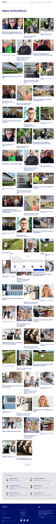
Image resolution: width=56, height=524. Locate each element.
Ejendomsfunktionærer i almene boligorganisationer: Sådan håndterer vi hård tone (23, 59)
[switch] (24, 266)
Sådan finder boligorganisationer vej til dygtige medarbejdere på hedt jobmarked (12, 32)
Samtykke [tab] (16, 256)
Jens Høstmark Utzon (38, 493)
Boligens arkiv (39, 2)
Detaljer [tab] (28, 256)
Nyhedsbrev (49, 2)
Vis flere (27, 464)
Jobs (3, 512)
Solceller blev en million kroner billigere (8, 55)
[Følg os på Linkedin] (24, 520)
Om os (44, 2)
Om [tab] (39, 256)
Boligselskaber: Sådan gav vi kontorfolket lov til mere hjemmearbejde (12, 343)
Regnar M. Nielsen (14, 478)
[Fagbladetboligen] (5, 2)
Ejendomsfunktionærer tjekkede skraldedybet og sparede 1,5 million (42, 143)
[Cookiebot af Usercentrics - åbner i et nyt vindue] (41, 253)
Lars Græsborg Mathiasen (39, 478)
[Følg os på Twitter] (27, 520)
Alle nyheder (33, 2)
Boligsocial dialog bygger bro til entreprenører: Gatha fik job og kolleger (43, 54)
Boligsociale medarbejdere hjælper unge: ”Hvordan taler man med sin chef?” (31, 82)
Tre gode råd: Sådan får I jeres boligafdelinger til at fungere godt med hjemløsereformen (8, 102)
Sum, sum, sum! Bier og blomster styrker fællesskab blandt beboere (43, 365)
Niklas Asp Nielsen (38, 485)
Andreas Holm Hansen (14, 493)
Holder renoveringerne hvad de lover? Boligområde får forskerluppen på (23, 325)
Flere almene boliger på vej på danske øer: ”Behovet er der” (42, 100)
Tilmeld (42, 517)
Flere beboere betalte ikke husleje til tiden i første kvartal (42, 275)
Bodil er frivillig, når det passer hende (8, 321)
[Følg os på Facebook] (21, 520)
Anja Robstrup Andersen (15, 485)
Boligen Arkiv (4, 514)
